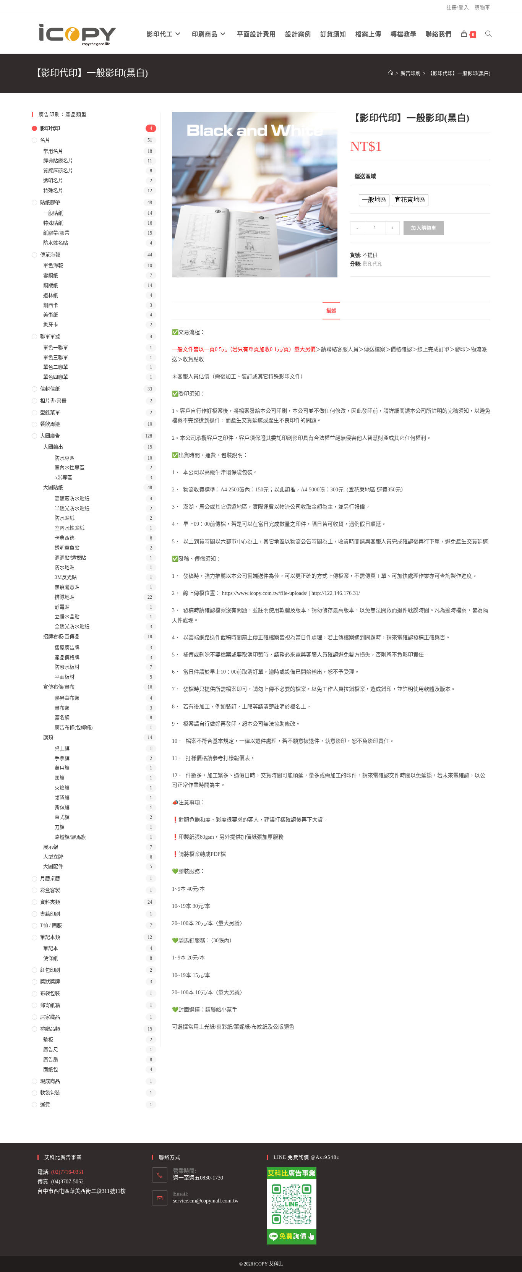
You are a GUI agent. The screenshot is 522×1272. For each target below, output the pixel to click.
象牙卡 (50, 324)
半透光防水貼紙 (72, 508)
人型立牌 (53, 857)
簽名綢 (62, 717)
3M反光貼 (66, 577)
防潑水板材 (67, 667)
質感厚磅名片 (58, 170)
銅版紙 (50, 285)
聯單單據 (50, 336)
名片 (45, 140)
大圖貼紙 (53, 487)
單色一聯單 (55, 347)
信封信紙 (50, 389)
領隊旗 (62, 797)
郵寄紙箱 (50, 1005)
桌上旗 (62, 748)
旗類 (48, 737)
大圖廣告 (50, 436)
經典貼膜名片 (58, 161)
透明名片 (53, 180)
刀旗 (60, 827)
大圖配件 (53, 866)
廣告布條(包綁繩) (73, 727)
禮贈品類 (50, 1029)
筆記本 (50, 948)
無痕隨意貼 (67, 587)
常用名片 (53, 151)
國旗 (60, 778)
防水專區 (65, 458)
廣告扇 (50, 1059)
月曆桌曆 (50, 878)
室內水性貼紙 (69, 528)
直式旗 (62, 817)
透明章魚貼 (67, 548)
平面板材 (65, 677)
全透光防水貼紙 (72, 626)
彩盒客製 (50, 890)
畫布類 (62, 708)
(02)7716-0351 (67, 1172)
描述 (331, 310)
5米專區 (63, 477)
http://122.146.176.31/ (335, 593)
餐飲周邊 (50, 424)
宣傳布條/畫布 (59, 687)
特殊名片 (53, 190)
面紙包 (50, 1069)
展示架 (50, 847)
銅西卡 (50, 305)
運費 (45, 1104)
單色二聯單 (55, 367)
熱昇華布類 (67, 698)
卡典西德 (65, 538)
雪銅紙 (50, 275)
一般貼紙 (53, 213)
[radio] (374, 200)
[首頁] (390, 73)
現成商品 (50, 1081)
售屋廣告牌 (67, 647)
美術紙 (50, 315)
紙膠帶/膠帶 (56, 233)
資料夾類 (50, 902)
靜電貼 (62, 607)
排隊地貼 (65, 597)
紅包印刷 (50, 970)
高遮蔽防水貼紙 (72, 498)
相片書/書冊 (53, 400)
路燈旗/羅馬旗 (70, 837)
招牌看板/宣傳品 (61, 636)
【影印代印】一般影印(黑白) (459, 73)
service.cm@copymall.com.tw (205, 1201)
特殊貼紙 (53, 223)
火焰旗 (62, 788)
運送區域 (365, 176)
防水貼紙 (65, 518)
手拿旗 (62, 758)
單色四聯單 (55, 377)
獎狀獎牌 (50, 981)
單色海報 (53, 265)
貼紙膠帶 (50, 202)
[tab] (331, 310)
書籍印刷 (50, 914)
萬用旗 (62, 768)
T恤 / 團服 (51, 925)
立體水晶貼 (67, 616)
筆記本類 (50, 937)
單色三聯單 (55, 357)
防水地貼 (65, 567)
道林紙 (50, 295)
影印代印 (373, 264)
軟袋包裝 (50, 1092)
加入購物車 (423, 228)
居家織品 (50, 1017)
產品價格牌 (67, 657)
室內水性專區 (69, 467)
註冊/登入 (457, 7)
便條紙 (50, 958)
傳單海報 (50, 255)
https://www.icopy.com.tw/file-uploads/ (264, 593)
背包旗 (62, 807)
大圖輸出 (53, 447)
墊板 (48, 1039)
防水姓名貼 (55, 243)
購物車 (482, 7)
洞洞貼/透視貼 (70, 558)
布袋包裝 (50, 993)
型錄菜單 (50, 412)
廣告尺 (50, 1049)
